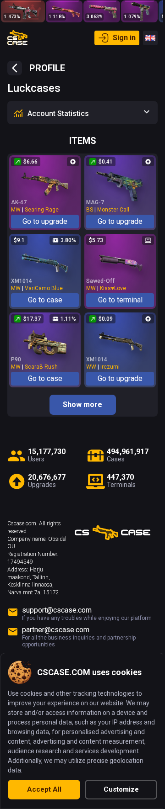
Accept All (44, 789)
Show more (82, 404)
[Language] (150, 38)
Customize (121, 789)
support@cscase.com (57, 610)
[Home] (17, 38)
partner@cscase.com (55, 629)
